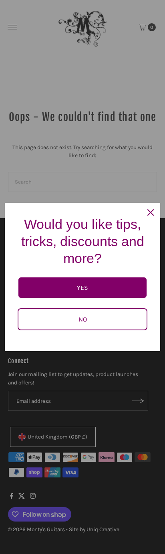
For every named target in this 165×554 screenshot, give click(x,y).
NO (82, 319)
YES (82, 287)
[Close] (150, 212)
